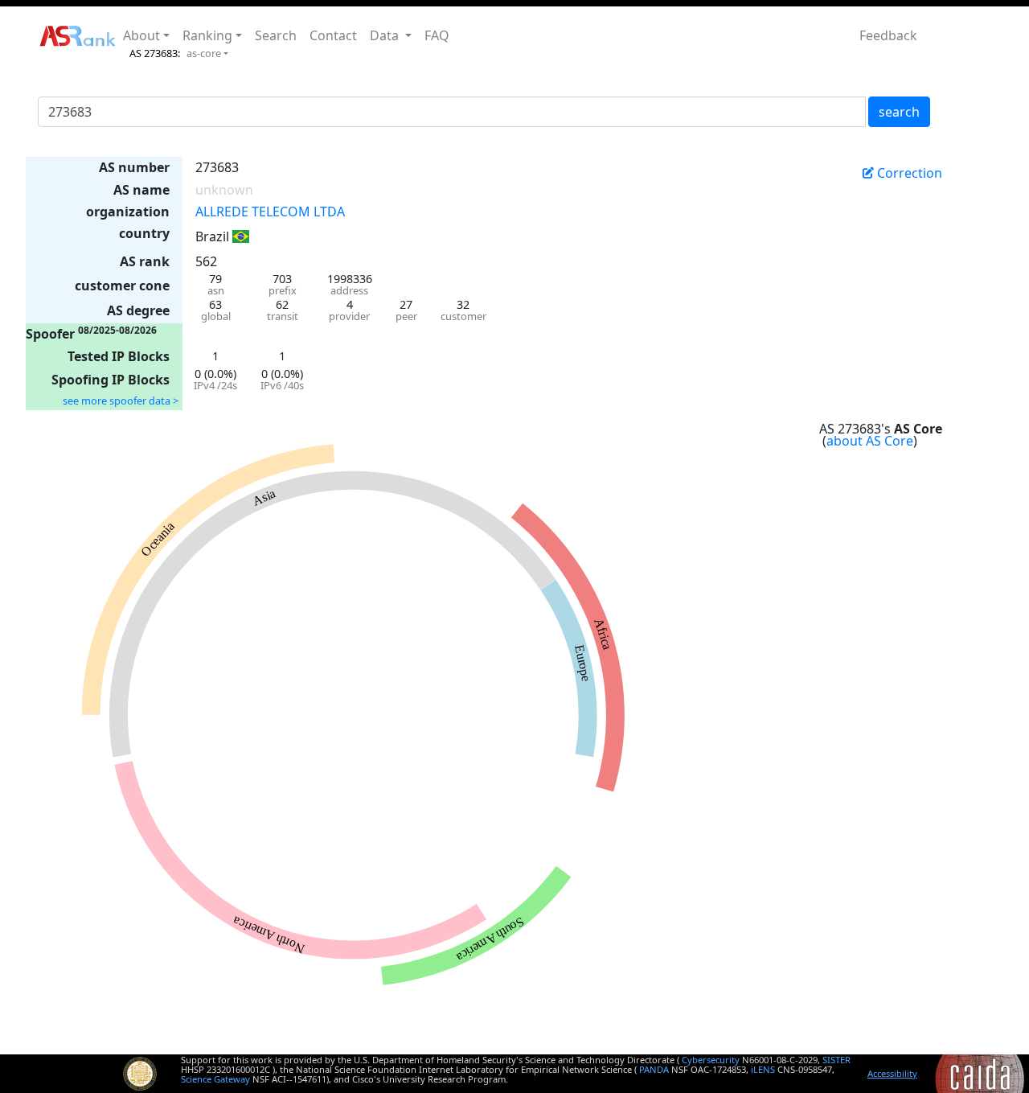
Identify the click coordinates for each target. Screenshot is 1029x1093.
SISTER (836, 1060)
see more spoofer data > (120, 400)
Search (276, 35)
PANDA (654, 1069)
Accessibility (892, 1073)
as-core (204, 53)
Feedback (888, 35)
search (899, 112)
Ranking (207, 35)
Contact (333, 35)
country (144, 233)
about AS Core (869, 441)
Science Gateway (215, 1079)
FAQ (436, 35)
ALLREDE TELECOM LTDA (270, 211)
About (141, 35)
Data (386, 35)
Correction (908, 173)
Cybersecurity (711, 1060)
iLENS (763, 1069)
